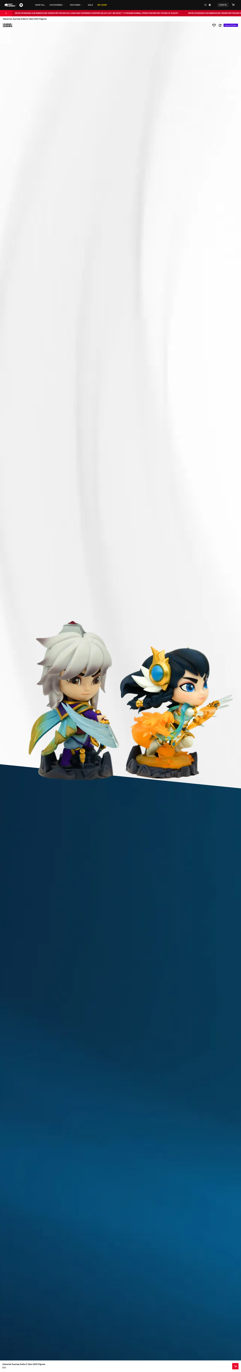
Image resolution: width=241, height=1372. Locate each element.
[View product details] (235, 1366)
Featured (75, 5)
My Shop (102, 5)
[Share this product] (220, 25)
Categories (55, 5)
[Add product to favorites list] (214, 25)
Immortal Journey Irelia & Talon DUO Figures (24, 1364)
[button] (234, 4)
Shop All (40, 5)
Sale (90, 5)
